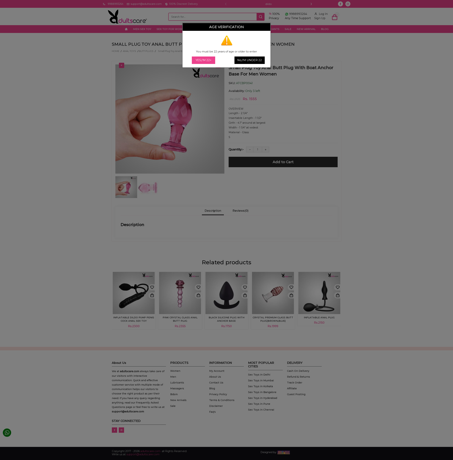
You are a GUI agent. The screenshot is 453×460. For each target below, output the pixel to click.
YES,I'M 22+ (203, 60)
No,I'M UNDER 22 (249, 60)
